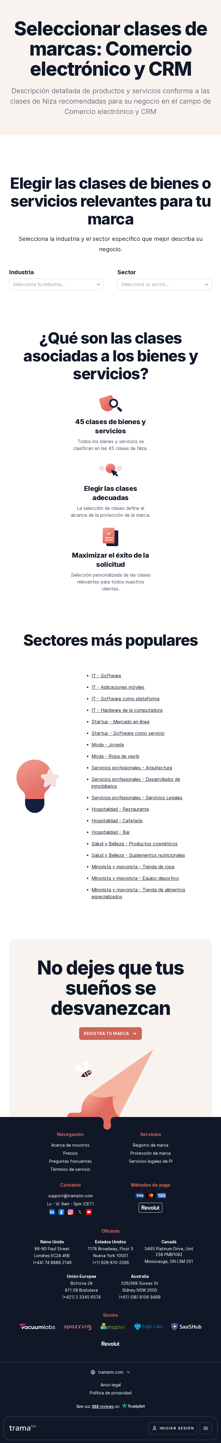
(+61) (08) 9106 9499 (140, 1297)
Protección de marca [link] (150, 1153)
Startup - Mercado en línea (120, 722)
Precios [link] (70, 1153)
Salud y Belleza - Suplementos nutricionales (138, 855)
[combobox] (56, 284)
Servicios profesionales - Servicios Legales (137, 797)
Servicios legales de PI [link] (150, 1161)
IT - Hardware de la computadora (127, 710)
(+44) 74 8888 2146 (52, 1262)
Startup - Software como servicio (128, 733)
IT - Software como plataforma (125, 699)
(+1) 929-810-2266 (110, 1262)
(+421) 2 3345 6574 (81, 1297)
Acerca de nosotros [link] (70, 1145)
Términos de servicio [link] (70, 1169)
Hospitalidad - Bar (111, 832)
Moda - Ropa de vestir (116, 756)
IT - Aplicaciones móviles (118, 687)
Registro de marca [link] (150, 1145)
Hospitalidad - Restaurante (120, 809)
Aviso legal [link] (110, 1384)
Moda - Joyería (108, 745)
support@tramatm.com (70, 1195)
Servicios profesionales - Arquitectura (132, 768)
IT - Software (106, 675)
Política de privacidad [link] (111, 1392)
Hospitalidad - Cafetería (117, 821)
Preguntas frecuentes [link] (70, 1161)
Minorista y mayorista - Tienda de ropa (133, 867)
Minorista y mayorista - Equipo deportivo (135, 878)
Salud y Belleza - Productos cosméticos (135, 844)
